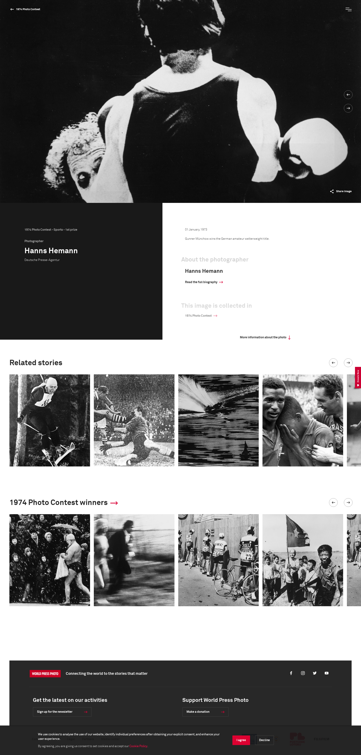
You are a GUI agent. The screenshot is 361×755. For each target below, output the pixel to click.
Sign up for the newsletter (54, 711)
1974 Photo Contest (28, 9)
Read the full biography (201, 282)
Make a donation (198, 711)
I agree (241, 740)
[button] (333, 362)
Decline (264, 740)
